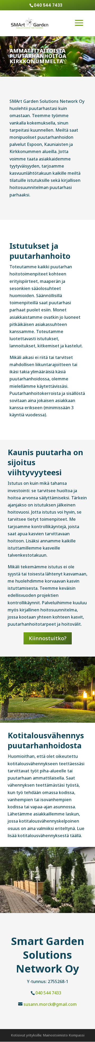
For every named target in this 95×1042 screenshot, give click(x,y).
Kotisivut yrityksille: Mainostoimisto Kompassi (47, 1035)
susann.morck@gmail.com (50, 1004)
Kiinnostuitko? (47, 638)
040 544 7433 (48, 993)
